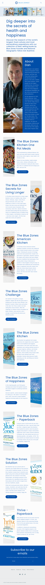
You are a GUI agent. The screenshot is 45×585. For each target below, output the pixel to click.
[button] (2, 2)
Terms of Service (30, 569)
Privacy (23, 569)
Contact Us (18, 569)
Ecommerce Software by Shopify (20, 582)
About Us (13, 569)
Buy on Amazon (22, 171)
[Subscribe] (32, 561)
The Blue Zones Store (10, 582)
